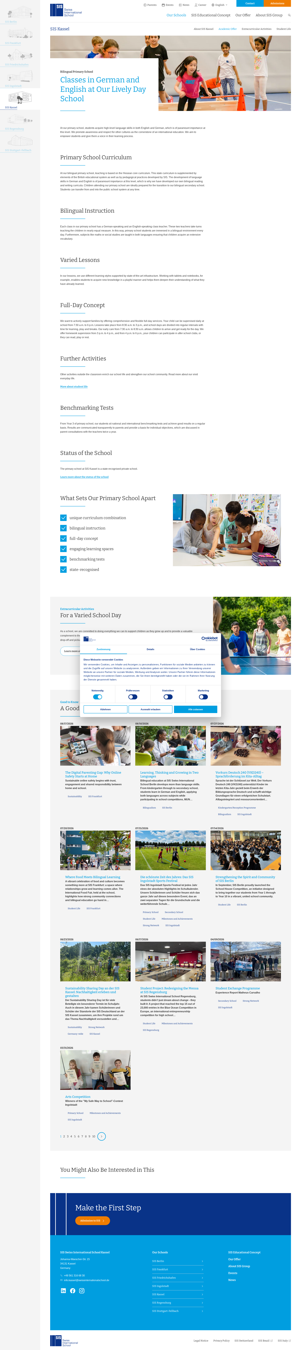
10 (93, 1136)
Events (170, 4)
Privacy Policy (221, 1340)
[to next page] (101, 1136)
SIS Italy (283, 1340)
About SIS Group (269, 15)
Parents (152, 4)
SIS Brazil (263, 1340)
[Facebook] (74, 1292)
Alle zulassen (195, 709)
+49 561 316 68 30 (74, 1275)
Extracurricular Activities (257, 28)
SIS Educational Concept (210, 15)
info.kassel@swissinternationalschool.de (86, 1280)
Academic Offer (228, 28)
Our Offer (243, 15)
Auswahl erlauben (150, 709)
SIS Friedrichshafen (164, 1277)
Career (202, 4)
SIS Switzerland (244, 1340)
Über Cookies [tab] (197, 649)
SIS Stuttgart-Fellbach (165, 1311)
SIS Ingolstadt (160, 1286)
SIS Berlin (158, 1261)
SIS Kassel (59, 29)
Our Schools (176, 15)
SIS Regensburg (161, 1302)
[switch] (132, 696)
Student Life (284, 28)
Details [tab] (150, 649)
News (186, 4)
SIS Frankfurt (160, 1269)
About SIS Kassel (204, 28)
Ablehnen (105, 709)
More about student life (74, 386)
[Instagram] (83, 1292)
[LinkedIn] (64, 1292)
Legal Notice (201, 1340)
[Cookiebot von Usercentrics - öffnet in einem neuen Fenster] (204, 639)
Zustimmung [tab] (104, 649)
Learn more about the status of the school (84, 476)
